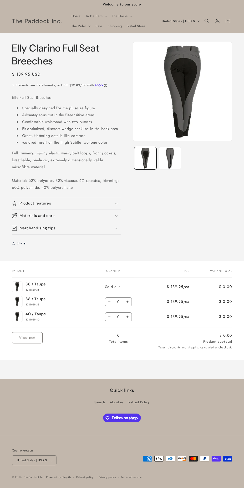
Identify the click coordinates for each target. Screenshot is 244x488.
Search (99, 402)
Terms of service (131, 477)
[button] (96, 16)
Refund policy (85, 477)
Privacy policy (107, 477)
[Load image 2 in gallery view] (170, 158)
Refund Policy (139, 402)
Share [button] (21, 243)
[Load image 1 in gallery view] (145, 158)
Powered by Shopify (58, 477)
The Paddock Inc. (34, 477)
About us (116, 402)
